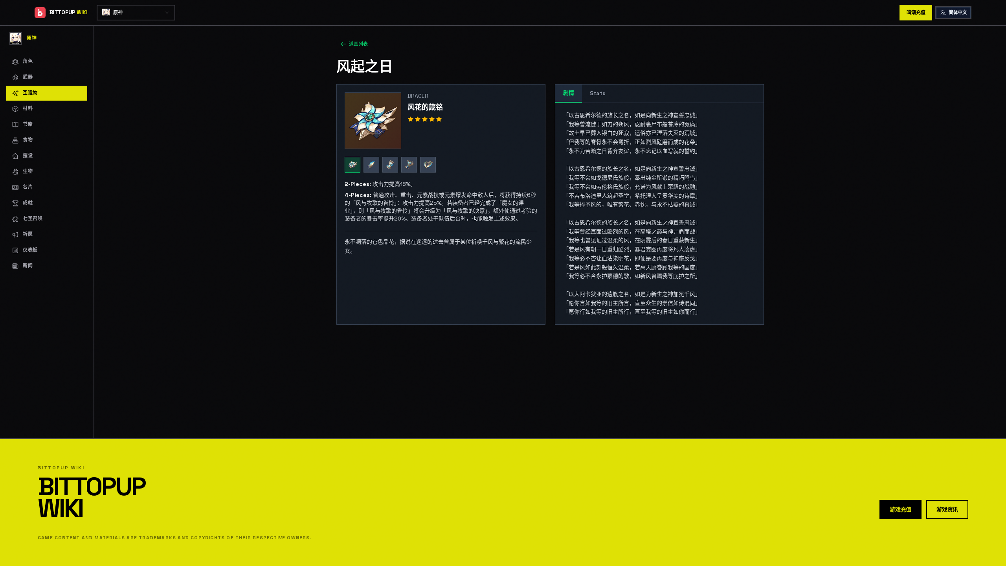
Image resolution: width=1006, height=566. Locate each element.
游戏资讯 (947, 509)
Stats (598, 93)
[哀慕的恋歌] (428, 165)
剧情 (568, 92)
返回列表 (358, 44)
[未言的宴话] (409, 165)
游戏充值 (900, 509)
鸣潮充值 (916, 12)
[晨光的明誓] (371, 165)
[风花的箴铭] (352, 165)
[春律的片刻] (390, 165)
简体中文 (958, 12)
